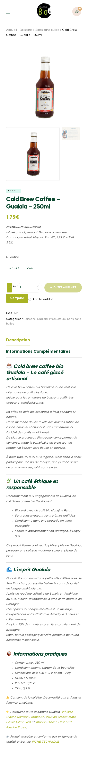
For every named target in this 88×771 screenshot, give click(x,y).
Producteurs (57, 319)
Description (18, 340)
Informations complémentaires (38, 352)
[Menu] (11, 12)
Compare (17, 298)
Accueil (11, 30)
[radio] (14, 269)
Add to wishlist (43, 299)
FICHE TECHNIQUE (45, 741)
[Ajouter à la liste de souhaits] (9, 287)
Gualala (42, 319)
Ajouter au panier (63, 287)
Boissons (26, 30)
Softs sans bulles (47, 30)
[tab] (44, 341)
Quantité (12, 257)
